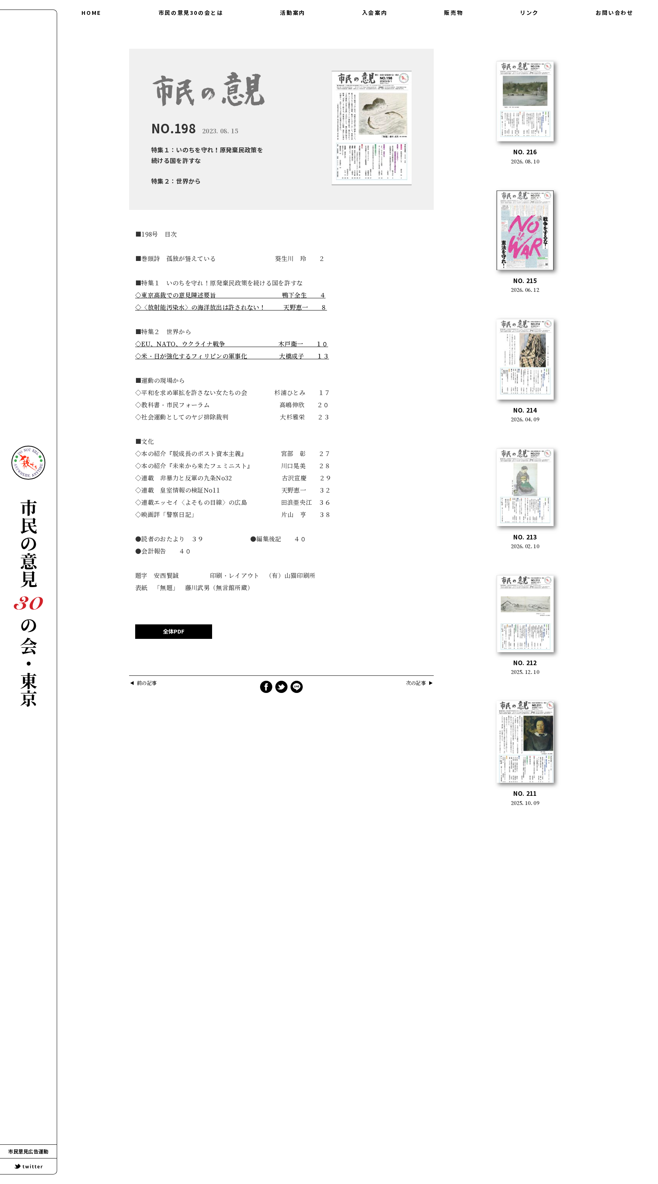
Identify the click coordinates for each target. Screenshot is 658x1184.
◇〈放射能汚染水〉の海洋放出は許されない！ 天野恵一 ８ (231, 307)
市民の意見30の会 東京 (28, 603)
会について (191, 29)
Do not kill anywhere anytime (28, 463)
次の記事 (416, 683)
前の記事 (147, 683)
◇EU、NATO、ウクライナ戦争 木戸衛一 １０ (231, 344)
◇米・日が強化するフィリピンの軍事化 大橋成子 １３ (232, 356)
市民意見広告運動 (28, 1151)
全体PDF (173, 631)
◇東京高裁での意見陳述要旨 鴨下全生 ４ (230, 295)
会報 (293, 29)
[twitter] (28, 1166)
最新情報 (292, 45)
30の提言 (191, 45)
